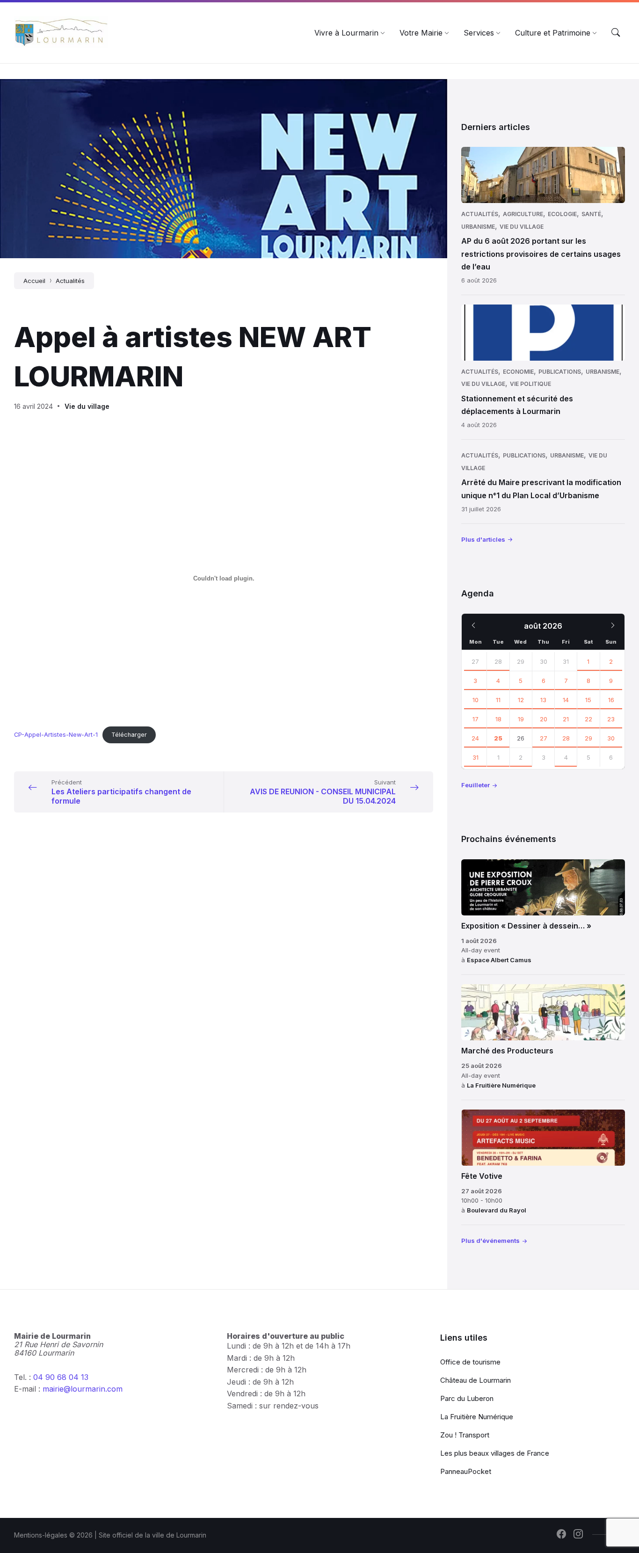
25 (498, 738)
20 (543, 719)
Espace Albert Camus (499, 960)
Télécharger (129, 734)
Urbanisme (478, 226)
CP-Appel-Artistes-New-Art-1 (56, 734)
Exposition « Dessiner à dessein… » (526, 925)
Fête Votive (481, 1176)
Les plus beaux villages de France (494, 1453)
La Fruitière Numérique (501, 1085)
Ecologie (562, 214)
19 (521, 719)
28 (498, 661)
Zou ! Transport (464, 1434)
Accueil (34, 280)
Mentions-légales (40, 1535)
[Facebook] (561, 1534)
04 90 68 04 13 (60, 1377)
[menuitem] (346, 32)
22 (588, 719)
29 (588, 738)
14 (566, 700)
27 (475, 661)
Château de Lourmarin (475, 1380)
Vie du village (87, 406)
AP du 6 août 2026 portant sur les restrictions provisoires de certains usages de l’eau (541, 253)
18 (498, 719)
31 (475, 757)
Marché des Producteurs (507, 1050)
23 (611, 719)
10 (475, 700)
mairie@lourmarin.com (83, 1388)
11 (498, 700)
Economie (518, 371)
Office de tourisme (470, 1361)
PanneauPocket (465, 1471)
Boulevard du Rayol (496, 1210)
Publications (559, 371)
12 (521, 700)
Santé (591, 214)
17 (475, 719)
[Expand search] (615, 32)
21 (566, 719)
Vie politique (530, 383)
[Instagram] (578, 1534)
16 (611, 700)
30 (611, 738)
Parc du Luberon (467, 1398)
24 (475, 738)
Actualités (70, 280)
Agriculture (523, 214)
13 (543, 700)
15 (588, 700)
